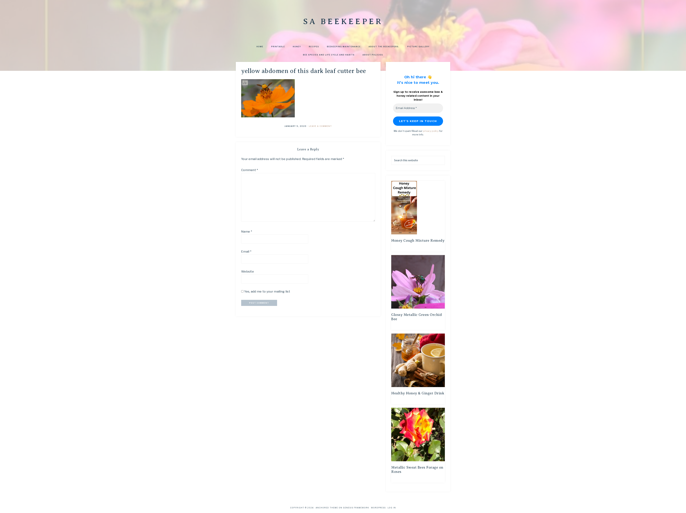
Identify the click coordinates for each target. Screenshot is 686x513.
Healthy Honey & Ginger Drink (417, 393)
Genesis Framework (356, 508)
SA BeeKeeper (343, 21)
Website (247, 271)
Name (246, 231)
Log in (392, 508)
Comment (249, 170)
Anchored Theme (327, 508)
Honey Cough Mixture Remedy (417, 240)
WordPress (378, 508)
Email (246, 251)
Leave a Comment (320, 126)
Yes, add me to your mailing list (266, 291)
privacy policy (431, 130)
